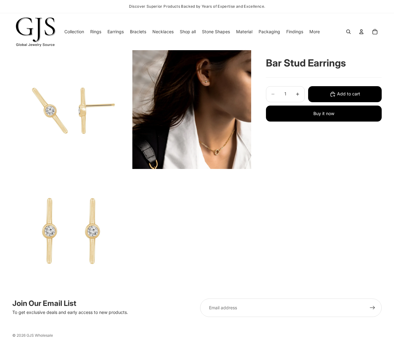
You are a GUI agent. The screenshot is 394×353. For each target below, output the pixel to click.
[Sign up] (372, 307)
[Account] (361, 31)
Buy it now (323, 113)
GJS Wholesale (39, 335)
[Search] (348, 31)
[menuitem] (314, 32)
